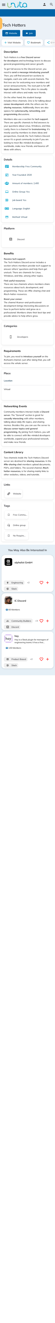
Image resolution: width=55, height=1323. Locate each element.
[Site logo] (17, 5)
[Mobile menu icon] (4, 5)
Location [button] (8, 380)
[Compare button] (47, 582)
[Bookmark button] (41, 582)
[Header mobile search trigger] (51, 4)
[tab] (27, 381)
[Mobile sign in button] (44, 4)
